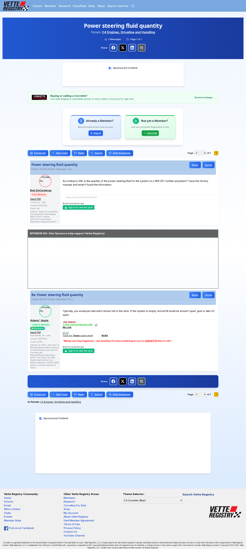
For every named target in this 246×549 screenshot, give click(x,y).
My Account (71, 513)
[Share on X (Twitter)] (123, 48)
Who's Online (12, 509)
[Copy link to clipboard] (141, 48)
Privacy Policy (72, 528)
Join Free (152, 133)
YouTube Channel (74, 535)
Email (7, 505)
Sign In (97, 133)
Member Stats (12, 520)
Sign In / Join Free (117, 6)
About (101, 6)
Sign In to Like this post (80, 207)
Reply (195, 164)
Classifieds (80, 6)
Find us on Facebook (21, 528)
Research (65, 6)
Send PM (35, 199)
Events (8, 516)
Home (7, 497)
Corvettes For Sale (75, 505)
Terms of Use (72, 524)
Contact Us (70, 531)
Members (50, 6)
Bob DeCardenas (41, 190)
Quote (208, 164)
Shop (92, 6)
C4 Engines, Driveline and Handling (128, 32)
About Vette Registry (76, 516)
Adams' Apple (39, 320)
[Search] (132, 6)
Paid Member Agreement (79, 520)
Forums (37, 6)
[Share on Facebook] (113, 48)
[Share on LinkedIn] (132, 48)
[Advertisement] (123, 77)
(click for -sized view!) (78, 335)
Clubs (7, 513)
